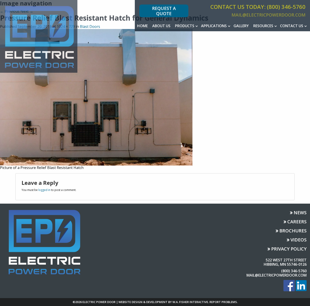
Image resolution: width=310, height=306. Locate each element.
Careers (297, 222)
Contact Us (291, 26)
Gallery (241, 26)
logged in (44, 190)
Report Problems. (223, 302)
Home (142, 26)
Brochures (293, 231)
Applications (214, 26)
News (300, 213)
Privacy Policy (289, 249)
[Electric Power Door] (38, 36)
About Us (161, 26)
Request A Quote (164, 11)
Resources (263, 26)
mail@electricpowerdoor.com (268, 15)
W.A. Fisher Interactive (190, 302)
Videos (298, 240)
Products (184, 26)
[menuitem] (142, 26)
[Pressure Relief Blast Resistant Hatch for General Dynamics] (96, 96)
